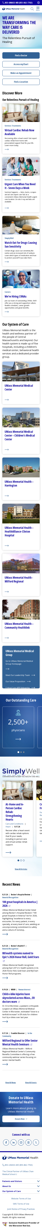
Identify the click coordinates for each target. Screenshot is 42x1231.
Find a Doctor (21, 55)
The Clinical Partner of (17, 1173)
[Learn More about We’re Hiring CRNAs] (21, 312)
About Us (6, 1186)
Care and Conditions (14, 823)
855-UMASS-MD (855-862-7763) (18, 2)
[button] (38, 1181)
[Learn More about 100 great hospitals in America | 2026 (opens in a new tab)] (5, 934)
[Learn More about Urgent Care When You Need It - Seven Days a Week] (21, 208)
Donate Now (26, 1120)
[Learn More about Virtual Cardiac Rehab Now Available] (21, 149)
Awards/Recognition (10, 897)
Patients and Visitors (12, 1181)
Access (21, 64)
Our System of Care (11, 1191)
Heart (8, 826)
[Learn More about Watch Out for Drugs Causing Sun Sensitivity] (21, 262)
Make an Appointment (21, 73)
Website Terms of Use (21, 1198)
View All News (10, 1082)
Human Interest (24, 989)
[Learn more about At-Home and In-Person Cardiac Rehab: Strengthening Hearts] (8, 852)
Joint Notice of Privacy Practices (21, 1209)
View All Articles (21, 869)
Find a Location (21, 81)
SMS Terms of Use (21, 1204)
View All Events (31, 1082)
